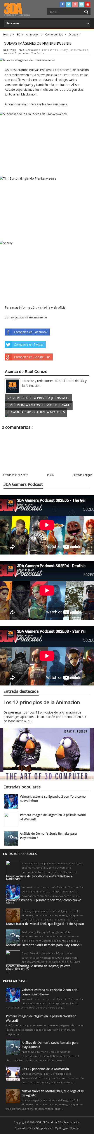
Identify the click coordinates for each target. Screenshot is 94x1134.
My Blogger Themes (67, 1128)
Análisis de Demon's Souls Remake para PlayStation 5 (44, 945)
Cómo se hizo (50, 49)
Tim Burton (38, 53)
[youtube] (87, 4)
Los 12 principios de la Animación (41, 702)
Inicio (50, 475)
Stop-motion (22, 53)
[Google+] (75, 4)
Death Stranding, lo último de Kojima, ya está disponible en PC (38, 967)
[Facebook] (62, 4)
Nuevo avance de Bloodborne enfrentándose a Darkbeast (39, 877)
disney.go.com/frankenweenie (26, 317)
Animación (34, 49)
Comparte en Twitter (29, 344)
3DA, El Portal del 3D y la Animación (58, 1122)
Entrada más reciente (15, 475)
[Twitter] (68, 4)
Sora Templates (39, 1128)
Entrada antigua (82, 475)
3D (24, 49)
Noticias (8, 53)
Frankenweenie (79, 49)
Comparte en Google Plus (32, 357)
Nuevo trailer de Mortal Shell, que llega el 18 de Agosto (45, 923)
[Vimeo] (81, 4)
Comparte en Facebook (30, 332)
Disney (64, 49)
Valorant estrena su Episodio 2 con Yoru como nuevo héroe (43, 901)
